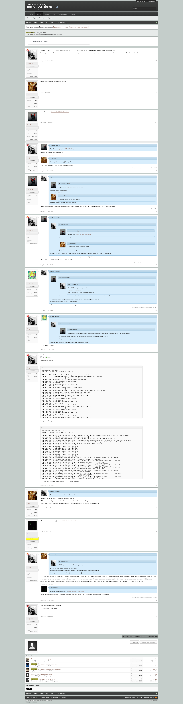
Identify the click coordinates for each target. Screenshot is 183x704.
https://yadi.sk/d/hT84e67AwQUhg (60, 112)
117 (36, 544)
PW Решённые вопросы (54, 661)
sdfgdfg (33, 671)
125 (36, 289)
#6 (156, 265)
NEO (42, 531)
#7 (156, 310)
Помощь (139, 697)
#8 (156, 349)
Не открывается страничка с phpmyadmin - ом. (44, 659)
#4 (156, 171)
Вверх (152, 697)
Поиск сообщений (32, 18)
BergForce (54, 34)
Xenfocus (63, 697)
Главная (31, 14)
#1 (156, 60)
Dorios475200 (34, 676)
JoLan (155, 674)
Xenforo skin (54, 697)
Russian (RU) (45, 697)
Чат (54, 14)
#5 (156, 211)
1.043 (36, 100)
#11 (156, 531)
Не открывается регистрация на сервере (49, 669)
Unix (28, 94)
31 (36, 130)
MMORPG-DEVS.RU (33, 697)
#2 (156, 92)
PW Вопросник (37, 34)
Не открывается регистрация (47, 679)
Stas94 (32, 666)
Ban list (73, 14)
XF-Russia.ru (33, 701)
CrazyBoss (30, 125)
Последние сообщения (45, 18)
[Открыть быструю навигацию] (156, 22)
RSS (156, 697)
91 (36, 69)
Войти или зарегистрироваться (146, 1)
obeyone (33, 681)
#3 (156, 122)
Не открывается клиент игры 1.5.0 (47, 664)
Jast (32, 661)
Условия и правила (152, 700)
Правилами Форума (60, 27)
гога (156, 664)
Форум (39, 14)
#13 (156, 616)
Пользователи (63, 14)
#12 (156, 600)
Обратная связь (130, 697)
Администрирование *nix (60, 676)
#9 (156, 485)
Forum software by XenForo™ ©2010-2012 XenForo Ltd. (39, 700)
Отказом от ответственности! (79, 27)
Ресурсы (47, 14)
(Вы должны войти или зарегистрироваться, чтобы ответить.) (140, 636)
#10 (156, 507)
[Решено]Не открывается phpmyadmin (41, 674)
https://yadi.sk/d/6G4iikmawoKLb (72, 521)
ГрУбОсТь (30, 283)
